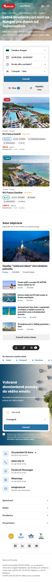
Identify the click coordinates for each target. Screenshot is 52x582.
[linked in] (22, 546)
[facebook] (15, 546)
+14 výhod (21, 201)
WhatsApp (16, 478)
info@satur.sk (18, 487)
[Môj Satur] (42, 6)
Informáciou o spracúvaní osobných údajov (20, 439)
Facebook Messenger (22, 469)
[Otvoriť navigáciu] (48, 6)
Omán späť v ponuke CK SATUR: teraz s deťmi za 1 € (32, 283)
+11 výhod (21, 143)
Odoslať (26, 427)
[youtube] (36, 546)
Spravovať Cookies (10, 560)
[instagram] (29, 546)
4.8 (7, 197)
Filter (15, 88)
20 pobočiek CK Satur (22, 452)
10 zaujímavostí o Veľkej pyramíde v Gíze (33, 325)
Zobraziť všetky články (26, 337)
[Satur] (8, 6)
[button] (26, 50)
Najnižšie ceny (39, 88)
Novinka (7, 139)
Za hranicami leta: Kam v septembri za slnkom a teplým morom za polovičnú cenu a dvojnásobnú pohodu (33, 311)
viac (47, 35)
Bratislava (39, 360)
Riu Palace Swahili (12, 134)
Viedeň (8, 360)
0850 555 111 (17, 461)
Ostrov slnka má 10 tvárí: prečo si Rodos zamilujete (32, 296)
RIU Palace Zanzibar (13, 192)
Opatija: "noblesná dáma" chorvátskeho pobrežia (25, 267)
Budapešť (23, 360)
